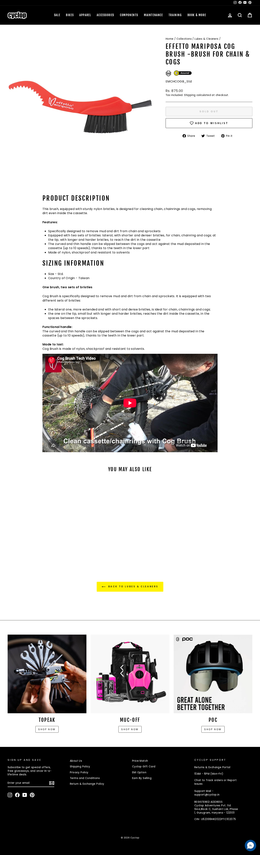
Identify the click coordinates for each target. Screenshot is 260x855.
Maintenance (153, 15)
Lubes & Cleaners (206, 39)
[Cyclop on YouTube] (24, 795)
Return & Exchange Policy (87, 784)
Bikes (70, 15)
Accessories (105, 15)
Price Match (140, 761)
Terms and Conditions (85, 778)
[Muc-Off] (130, 674)
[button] (250, 845)
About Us (76, 761)
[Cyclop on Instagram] (10, 795)
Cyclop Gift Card (143, 766)
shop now (213, 729)
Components (129, 15)
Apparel (85, 15)
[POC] (213, 674)
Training (175, 15)
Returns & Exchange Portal (212, 767)
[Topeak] (47, 674)
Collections (184, 39)
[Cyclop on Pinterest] (32, 795)
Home (170, 39)
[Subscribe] (51, 783)
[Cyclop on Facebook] (17, 795)
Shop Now (130, 729)
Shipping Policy (80, 766)
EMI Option (139, 772)
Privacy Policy (79, 772)
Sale (57, 15)
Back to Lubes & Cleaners (132, 586)
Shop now (47, 729)
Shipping (189, 95)
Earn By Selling (142, 778)
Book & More (196, 15)
